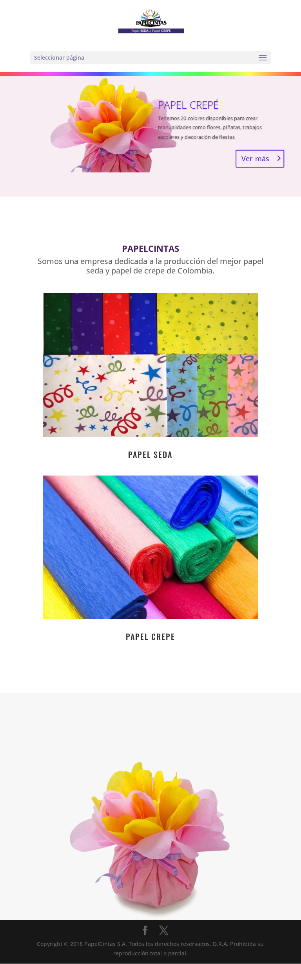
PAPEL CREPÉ (188, 104)
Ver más (255, 158)
